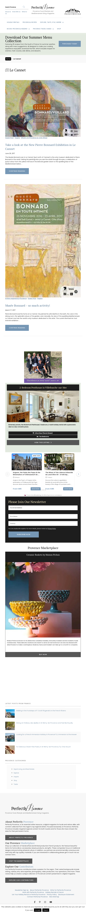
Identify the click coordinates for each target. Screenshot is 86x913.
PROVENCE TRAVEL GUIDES (42, 29)
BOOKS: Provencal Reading (17, 29)
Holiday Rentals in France (54, 892)
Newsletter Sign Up (22, 890)
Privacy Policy (52, 528)
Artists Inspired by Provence (16, 298)
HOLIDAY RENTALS (13, 22)
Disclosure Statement (66, 894)
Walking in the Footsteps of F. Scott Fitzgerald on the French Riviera (41, 711)
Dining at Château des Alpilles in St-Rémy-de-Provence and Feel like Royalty (44, 723)
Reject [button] (46, 910)
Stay (15, 780)
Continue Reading (17, 171)
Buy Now (43, 694)
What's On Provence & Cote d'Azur (34, 138)
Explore (16, 773)
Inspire (17, 138)
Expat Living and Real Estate (24, 769)
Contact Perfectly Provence (37, 897)
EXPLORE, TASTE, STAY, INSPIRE (51, 22)
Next (82, 417)
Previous (4, 417)
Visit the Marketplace (19, 861)
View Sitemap (54, 897)
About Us (8, 12)
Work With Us (16, 12)
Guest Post (9, 138)
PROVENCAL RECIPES (30, 22)
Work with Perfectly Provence (33, 892)
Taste (16, 784)
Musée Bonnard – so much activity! (27, 305)
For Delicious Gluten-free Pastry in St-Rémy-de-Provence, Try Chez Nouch (43, 747)
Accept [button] (37, 910)
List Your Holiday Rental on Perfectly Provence (28, 894)
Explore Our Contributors (21, 880)
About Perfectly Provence (21, 837)
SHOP (59, 29)
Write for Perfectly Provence (60, 890)
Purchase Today (69, 44)
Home (8, 59)
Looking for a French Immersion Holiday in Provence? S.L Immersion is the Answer (46, 734)
